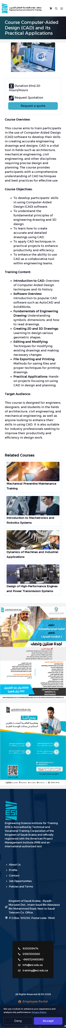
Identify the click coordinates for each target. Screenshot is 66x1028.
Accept (48, 1021)
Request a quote (33, 106)
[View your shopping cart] (51, 8)
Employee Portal (35, 1001)
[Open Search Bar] (56, 8)
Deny (18, 1021)
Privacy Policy (39, 1012)
